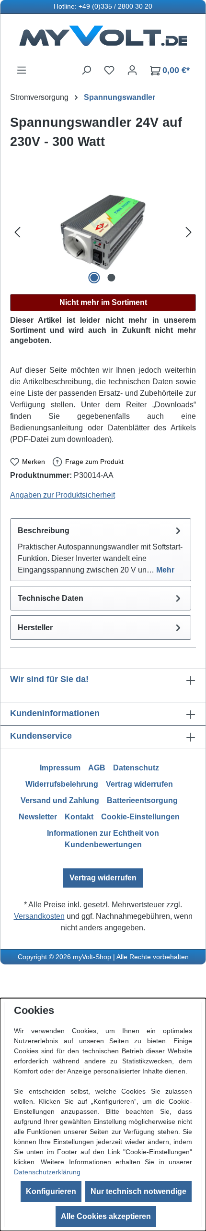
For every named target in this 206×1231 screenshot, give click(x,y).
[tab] (100, 549)
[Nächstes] (189, 232)
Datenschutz (136, 768)
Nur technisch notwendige (138, 1191)
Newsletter (38, 817)
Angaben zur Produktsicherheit (62, 495)
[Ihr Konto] (132, 70)
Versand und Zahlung (60, 800)
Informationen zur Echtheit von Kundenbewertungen (103, 839)
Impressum (60, 768)
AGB (96, 768)
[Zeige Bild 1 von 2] (94, 277)
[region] (103, 232)
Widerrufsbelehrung (61, 784)
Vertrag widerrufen (139, 784)
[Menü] (21, 70)
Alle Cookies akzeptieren (106, 1216)
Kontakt (79, 817)
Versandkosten (39, 916)
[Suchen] (86, 70)
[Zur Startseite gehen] (103, 39)
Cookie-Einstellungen (140, 817)
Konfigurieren (51, 1191)
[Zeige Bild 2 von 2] (111, 277)
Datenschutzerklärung (47, 1172)
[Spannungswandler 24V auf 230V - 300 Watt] (103, 232)
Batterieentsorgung (142, 800)
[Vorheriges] (17, 232)
